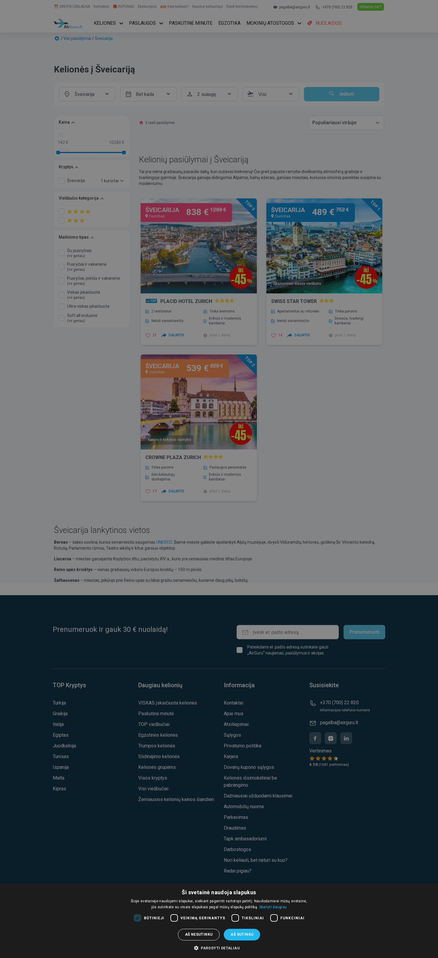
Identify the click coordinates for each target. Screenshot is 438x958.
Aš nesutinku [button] (199, 934)
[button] (219, 948)
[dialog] (219, 921)
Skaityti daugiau (273, 907)
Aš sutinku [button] (242, 934)
